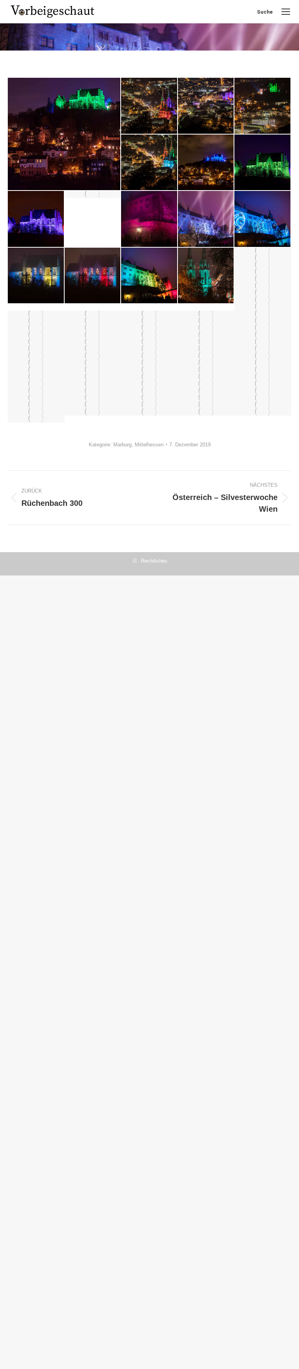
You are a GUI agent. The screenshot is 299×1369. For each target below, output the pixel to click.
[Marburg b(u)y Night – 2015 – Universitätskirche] (206, 391)
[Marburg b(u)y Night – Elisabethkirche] (262, 286)
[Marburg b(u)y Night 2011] (149, 219)
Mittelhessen (149, 445)
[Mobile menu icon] (285, 11)
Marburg (122, 445)
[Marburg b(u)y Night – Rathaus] (262, 391)
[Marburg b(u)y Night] (64, 134)
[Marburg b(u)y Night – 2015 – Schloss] (206, 219)
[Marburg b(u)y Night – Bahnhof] (206, 412)
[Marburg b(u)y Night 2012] (93, 398)
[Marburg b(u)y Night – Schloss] (36, 398)
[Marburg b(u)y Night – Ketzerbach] (36, 419)
